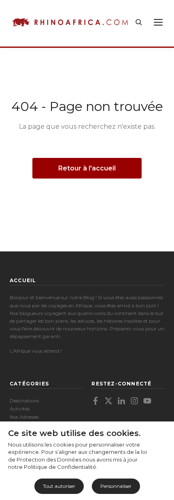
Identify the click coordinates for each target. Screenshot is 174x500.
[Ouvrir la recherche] (139, 22)
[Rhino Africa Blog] (70, 22)
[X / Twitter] (108, 401)
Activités (20, 409)
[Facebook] (95, 401)
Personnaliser (116, 486)
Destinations (24, 401)
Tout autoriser (59, 486)
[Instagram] (134, 401)
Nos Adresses (24, 417)
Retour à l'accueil (87, 168)
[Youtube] (147, 401)
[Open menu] (158, 22)
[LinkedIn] (121, 401)
